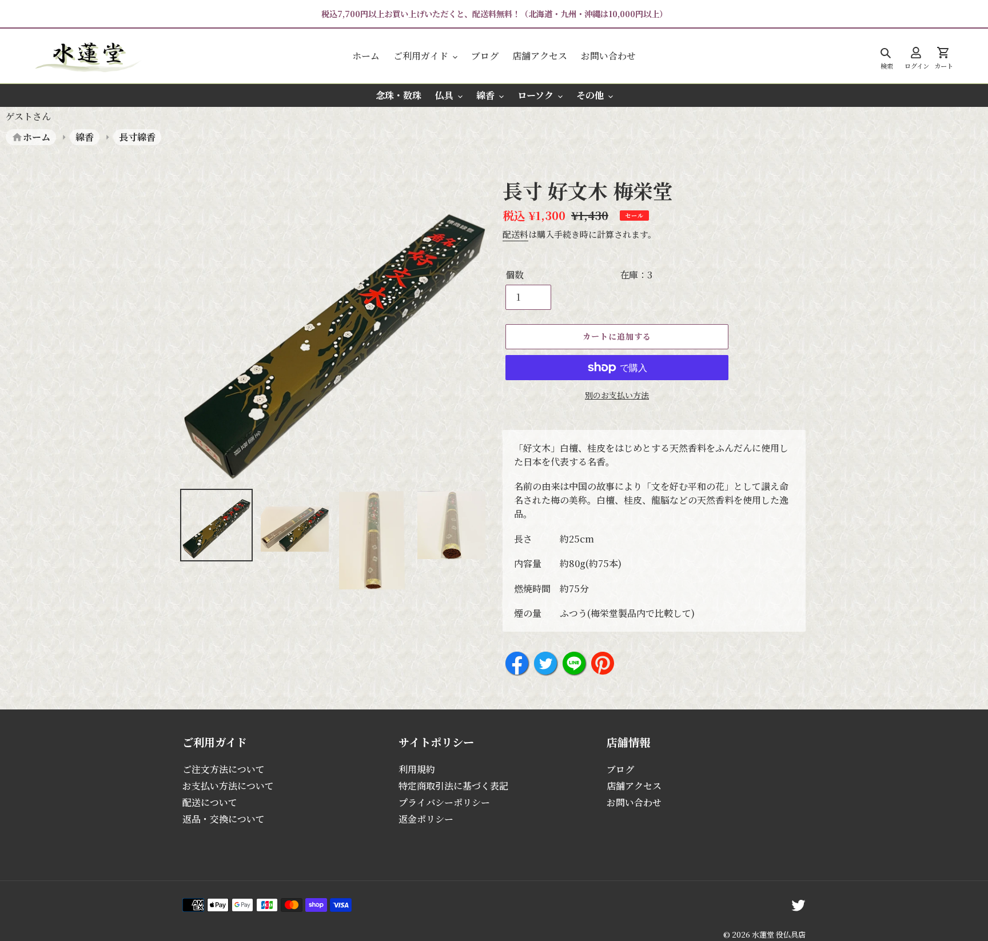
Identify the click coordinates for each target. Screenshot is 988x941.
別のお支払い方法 (617, 395)
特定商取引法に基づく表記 (453, 785)
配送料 (515, 234)
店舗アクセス (634, 785)
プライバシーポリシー (444, 802)
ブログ (620, 769)
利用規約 (417, 769)
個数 (514, 274)
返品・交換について (223, 819)
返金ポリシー (426, 819)
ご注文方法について (223, 769)
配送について (209, 802)
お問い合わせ (634, 802)
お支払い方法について (228, 785)
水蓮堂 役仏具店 (779, 934)
